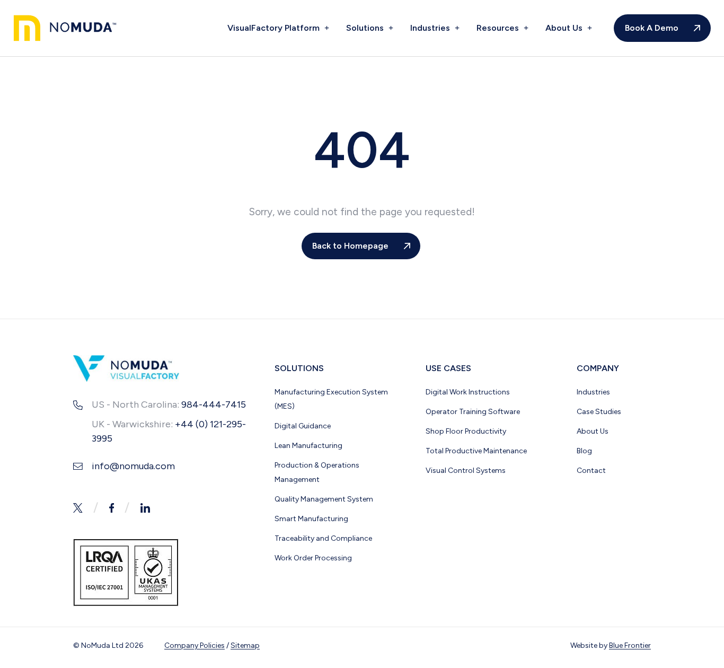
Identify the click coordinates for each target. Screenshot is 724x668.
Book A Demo (651, 28)
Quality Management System (324, 499)
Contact (591, 470)
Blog (584, 450)
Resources (498, 28)
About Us (565, 28)
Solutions (366, 28)
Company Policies (194, 645)
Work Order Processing (313, 557)
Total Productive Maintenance (476, 450)
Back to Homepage (350, 246)
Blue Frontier (630, 645)
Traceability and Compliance (323, 538)
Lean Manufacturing (308, 445)
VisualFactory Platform (274, 28)
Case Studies (599, 411)
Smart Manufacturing (311, 518)
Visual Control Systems (466, 470)
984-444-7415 (213, 404)
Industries (431, 28)
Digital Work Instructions (468, 392)
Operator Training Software (473, 411)
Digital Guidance (303, 425)
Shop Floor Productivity (466, 431)
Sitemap (245, 645)
